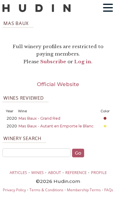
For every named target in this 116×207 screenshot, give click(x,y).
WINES (37, 172)
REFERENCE (76, 172)
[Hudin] (36, 10)
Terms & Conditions (46, 190)
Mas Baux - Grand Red (39, 118)
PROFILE (99, 172)
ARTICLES (18, 172)
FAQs (108, 190)
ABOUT (54, 172)
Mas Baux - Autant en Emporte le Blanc (56, 126)
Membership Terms (84, 190)
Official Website (58, 84)
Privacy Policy (14, 190)
